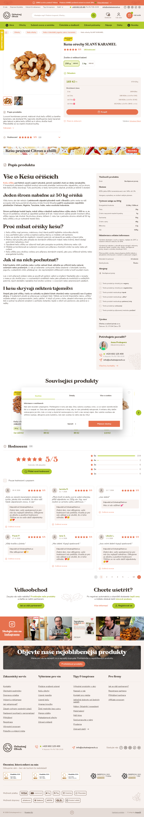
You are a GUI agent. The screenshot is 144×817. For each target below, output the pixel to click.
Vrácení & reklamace (33, 7)
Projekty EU (29, 812)
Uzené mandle (45, 695)
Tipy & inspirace (49, 7)
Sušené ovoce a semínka (42, 25)
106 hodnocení (89, 49)
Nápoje (108, 25)
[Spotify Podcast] (139, 7)
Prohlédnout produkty (72, 664)
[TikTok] (136, 7)
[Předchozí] (138, 412)
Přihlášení (7, 718)
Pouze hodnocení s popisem (21, 480)
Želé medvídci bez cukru (49, 709)
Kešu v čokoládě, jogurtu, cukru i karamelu (59, 32)
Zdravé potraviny (92, 25)
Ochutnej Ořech (135, 121)
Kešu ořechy (31, 32)
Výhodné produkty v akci (84, 686)
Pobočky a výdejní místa (14, 731)
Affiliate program (116, 700)
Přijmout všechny (104, 424)
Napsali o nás (79, 691)
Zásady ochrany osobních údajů (17, 709)
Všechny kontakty (107, 365)
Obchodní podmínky (12, 691)
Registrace (8, 722)
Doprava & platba (16, 7)
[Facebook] (125, 7)
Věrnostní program (11, 727)
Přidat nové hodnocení (38, 471)
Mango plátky (44, 713)
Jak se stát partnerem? (31, 605)
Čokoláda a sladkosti (69, 25)
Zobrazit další (79, 729)
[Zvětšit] (7, 100)
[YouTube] (132, 7)
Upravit (70, 424)
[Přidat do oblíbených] (129, 392)
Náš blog (77, 715)
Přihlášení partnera (117, 695)
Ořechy (22, 25)
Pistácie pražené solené (49, 686)
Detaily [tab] (72, 395)
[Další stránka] (139, 577)
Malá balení (78, 711)
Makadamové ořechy (47, 718)
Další (59, 7)
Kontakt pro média (81, 695)
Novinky (134, 25)
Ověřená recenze (14, 527)
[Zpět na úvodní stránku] (6, 32)
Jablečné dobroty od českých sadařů (86, 701)
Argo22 (138, 812)
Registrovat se (125, 605)
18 (134, 577)
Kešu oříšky (8, 183)
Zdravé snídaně (45, 722)
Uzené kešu (43, 700)
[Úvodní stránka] (13, 15)
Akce (11, 25)
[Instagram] (128, 7)
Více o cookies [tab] (105, 395)
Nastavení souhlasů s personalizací (18, 713)
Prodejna (77, 724)
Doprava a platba (11, 695)
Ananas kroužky (45, 704)
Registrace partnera (117, 691)
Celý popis (7, 128)
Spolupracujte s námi (83, 720)
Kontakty (7, 686)
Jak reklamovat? (10, 704)
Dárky (119, 25)
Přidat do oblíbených (74, 121)
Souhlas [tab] (38, 396)
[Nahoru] (72, 812)
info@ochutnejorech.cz (111, 7)
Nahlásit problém (118, 812)
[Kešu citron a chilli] (72, 151)
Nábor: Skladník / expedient (86, 706)
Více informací (102, 3)
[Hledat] (93, 15)
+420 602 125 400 (78, 7)
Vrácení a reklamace (12, 700)
